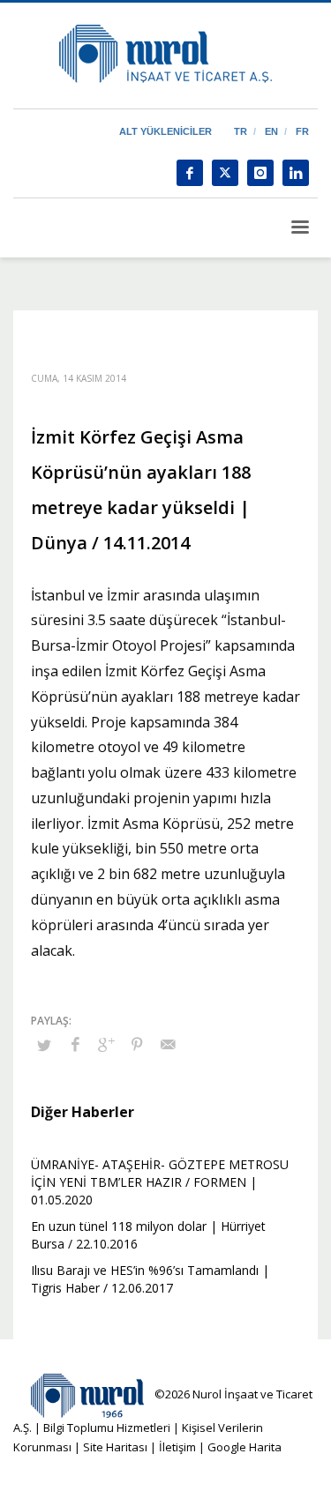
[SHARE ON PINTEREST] (137, 1044)
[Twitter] (225, 173)
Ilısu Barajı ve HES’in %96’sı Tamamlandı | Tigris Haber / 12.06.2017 (150, 1279)
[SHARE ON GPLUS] (106, 1044)
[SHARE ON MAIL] (167, 1044)
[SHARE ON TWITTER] (44, 1045)
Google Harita (244, 1447)
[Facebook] (190, 173)
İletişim (176, 1447)
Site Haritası (115, 1447)
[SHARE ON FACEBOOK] (75, 1044)
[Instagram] (260, 173)
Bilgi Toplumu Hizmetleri (106, 1427)
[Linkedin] (295, 173)
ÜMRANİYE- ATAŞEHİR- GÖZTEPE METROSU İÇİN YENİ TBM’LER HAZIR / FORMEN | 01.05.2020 (160, 1182)
